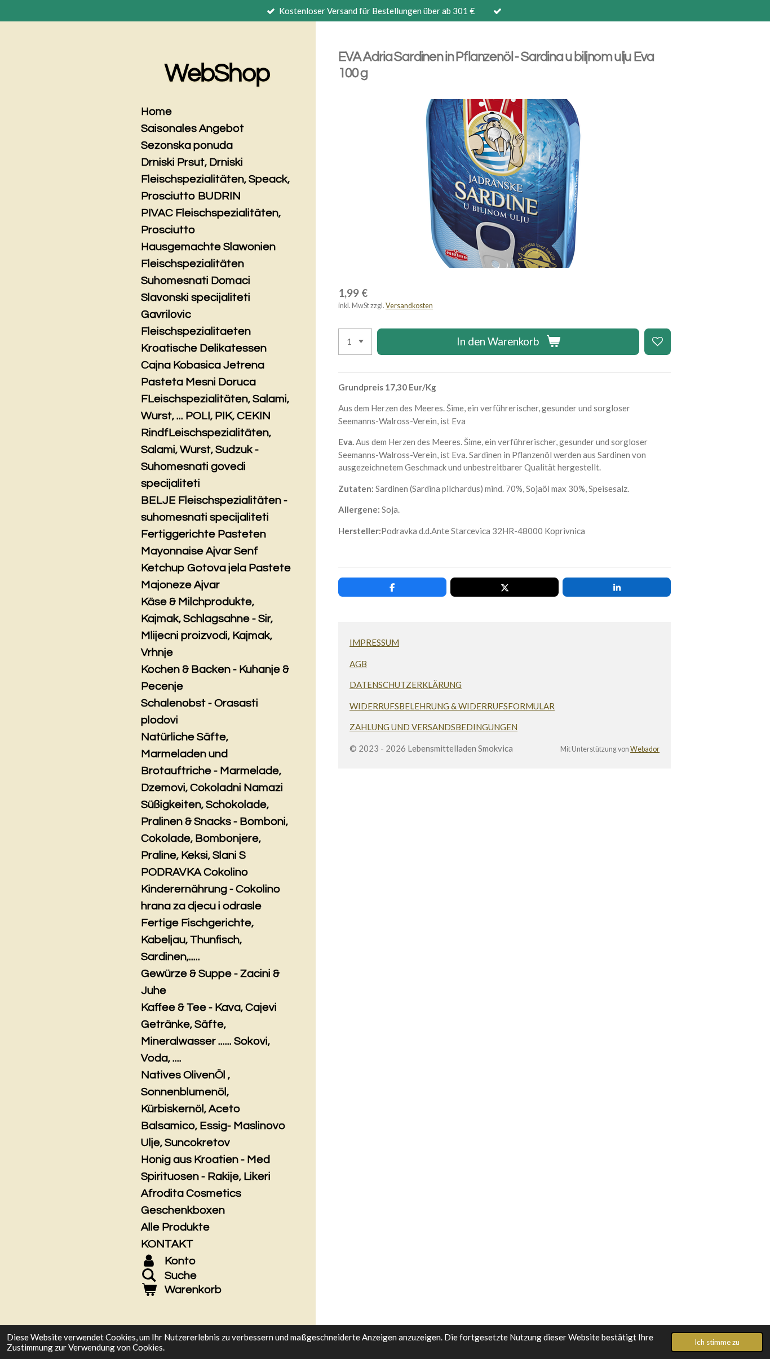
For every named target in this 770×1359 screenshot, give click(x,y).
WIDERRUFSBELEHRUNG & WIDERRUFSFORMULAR (452, 706)
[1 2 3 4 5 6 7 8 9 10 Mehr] (355, 341)
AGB (358, 664)
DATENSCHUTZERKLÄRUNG (405, 685)
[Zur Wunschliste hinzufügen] (657, 341)
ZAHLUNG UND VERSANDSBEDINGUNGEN (433, 727)
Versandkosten (409, 305)
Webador (645, 749)
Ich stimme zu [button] (717, 1342)
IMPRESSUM (374, 642)
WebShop (217, 73)
